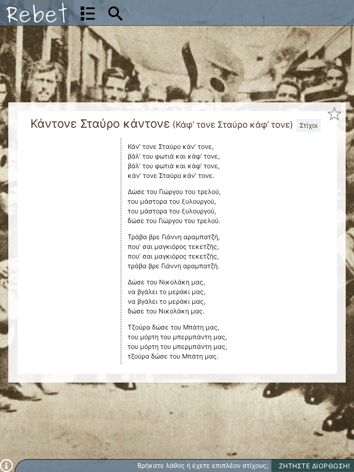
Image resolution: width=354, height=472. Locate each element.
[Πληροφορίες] (6, 465)
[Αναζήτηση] (115, 13)
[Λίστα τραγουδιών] (88, 13)
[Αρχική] (37, 12)
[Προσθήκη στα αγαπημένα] (334, 114)
